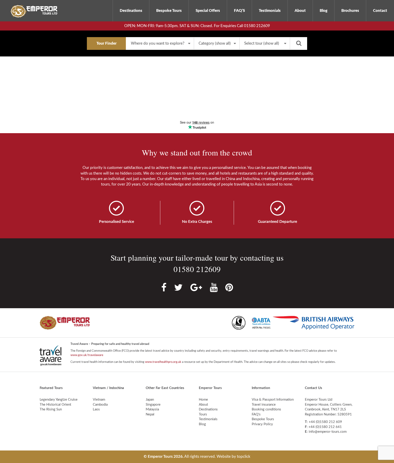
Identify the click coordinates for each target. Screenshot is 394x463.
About (300, 11)
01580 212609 (197, 269)
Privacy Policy (262, 424)
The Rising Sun (51, 409)
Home (203, 399)
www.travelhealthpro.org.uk (163, 362)
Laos (96, 409)
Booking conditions (266, 409)
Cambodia (100, 404)
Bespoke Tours (169, 11)
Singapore (153, 404)
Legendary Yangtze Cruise (59, 399)
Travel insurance (264, 404)
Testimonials (270, 11)
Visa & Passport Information (273, 399)
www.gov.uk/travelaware (86, 355)
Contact (380, 11)
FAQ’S (239, 11)
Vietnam (99, 399)
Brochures (350, 11)
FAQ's (256, 414)
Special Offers (208, 11)
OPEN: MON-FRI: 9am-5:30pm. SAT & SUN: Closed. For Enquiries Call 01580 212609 (197, 26)
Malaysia (152, 409)
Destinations (131, 11)
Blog (323, 11)
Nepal (150, 414)
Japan (150, 399)
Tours (203, 414)
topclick (243, 456)
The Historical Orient (55, 404)
